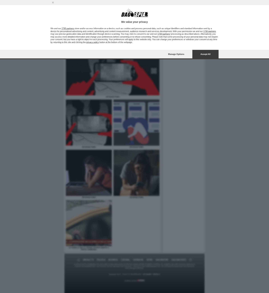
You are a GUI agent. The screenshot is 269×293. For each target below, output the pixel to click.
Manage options (176, 54)
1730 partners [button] (68, 28)
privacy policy (92, 42)
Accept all (205, 54)
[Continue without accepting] (52, 2)
